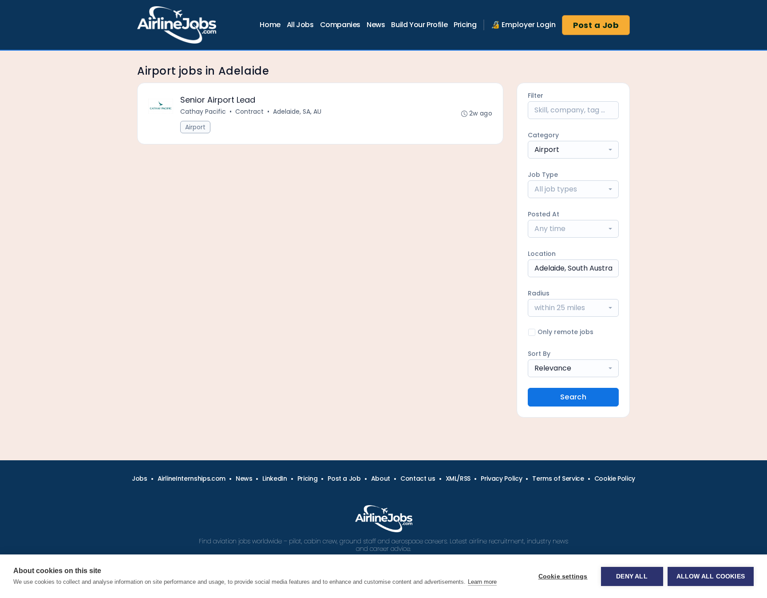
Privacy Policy (501, 478)
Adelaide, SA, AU (297, 111)
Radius (539, 293)
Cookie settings (563, 576)
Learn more (482, 581)
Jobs (139, 478)
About (380, 478)
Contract (249, 111)
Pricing (465, 25)
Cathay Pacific (203, 111)
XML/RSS (458, 478)
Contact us (417, 478)
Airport (195, 127)
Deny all (632, 576)
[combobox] (573, 150)
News (376, 25)
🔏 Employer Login (523, 25)
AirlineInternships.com (191, 478)
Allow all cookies (710, 576)
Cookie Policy (614, 478)
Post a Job (596, 25)
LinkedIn (274, 478)
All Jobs (300, 25)
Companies (340, 25)
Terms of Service (558, 478)
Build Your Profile (419, 25)
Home (270, 25)
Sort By (539, 353)
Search (573, 397)
